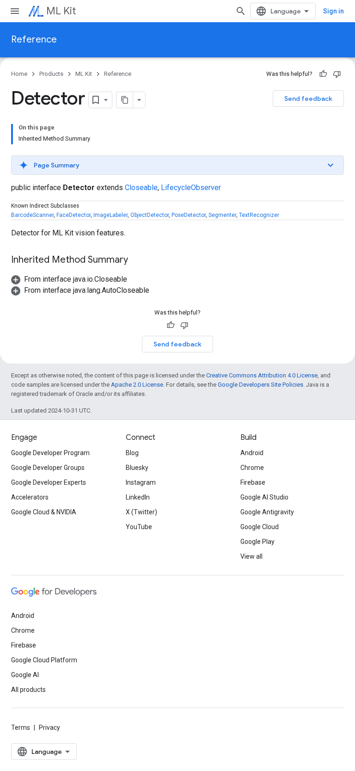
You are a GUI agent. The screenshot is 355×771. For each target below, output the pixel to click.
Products (51, 73)
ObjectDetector (149, 215)
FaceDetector (73, 215)
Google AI (25, 674)
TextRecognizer (259, 215)
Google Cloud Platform (44, 660)
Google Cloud (259, 526)
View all (251, 556)
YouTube (139, 526)
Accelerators (30, 497)
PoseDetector (188, 215)
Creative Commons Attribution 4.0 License (262, 375)
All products (28, 689)
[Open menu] (15, 11)
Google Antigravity (267, 512)
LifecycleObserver (191, 187)
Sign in (333, 11)
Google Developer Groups (48, 467)
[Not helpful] (337, 74)
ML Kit (61, 11)
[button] (177, 165)
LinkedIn (138, 497)
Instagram (141, 482)
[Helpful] (323, 74)
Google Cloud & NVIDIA (43, 512)
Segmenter (222, 215)
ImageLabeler (110, 215)
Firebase (252, 482)
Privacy (49, 727)
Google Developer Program (50, 452)
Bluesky (137, 467)
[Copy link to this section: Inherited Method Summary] (137, 260)
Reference (34, 39)
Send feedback (308, 98)
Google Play (257, 541)
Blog (132, 452)
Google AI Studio (264, 497)
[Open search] (240, 11)
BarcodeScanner (32, 215)
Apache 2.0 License (137, 384)
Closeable (141, 187)
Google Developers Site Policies (260, 384)
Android (251, 452)
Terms (20, 727)
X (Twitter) (141, 512)
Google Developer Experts (48, 482)
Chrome (252, 467)
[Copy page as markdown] (124, 100)
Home (19, 73)
